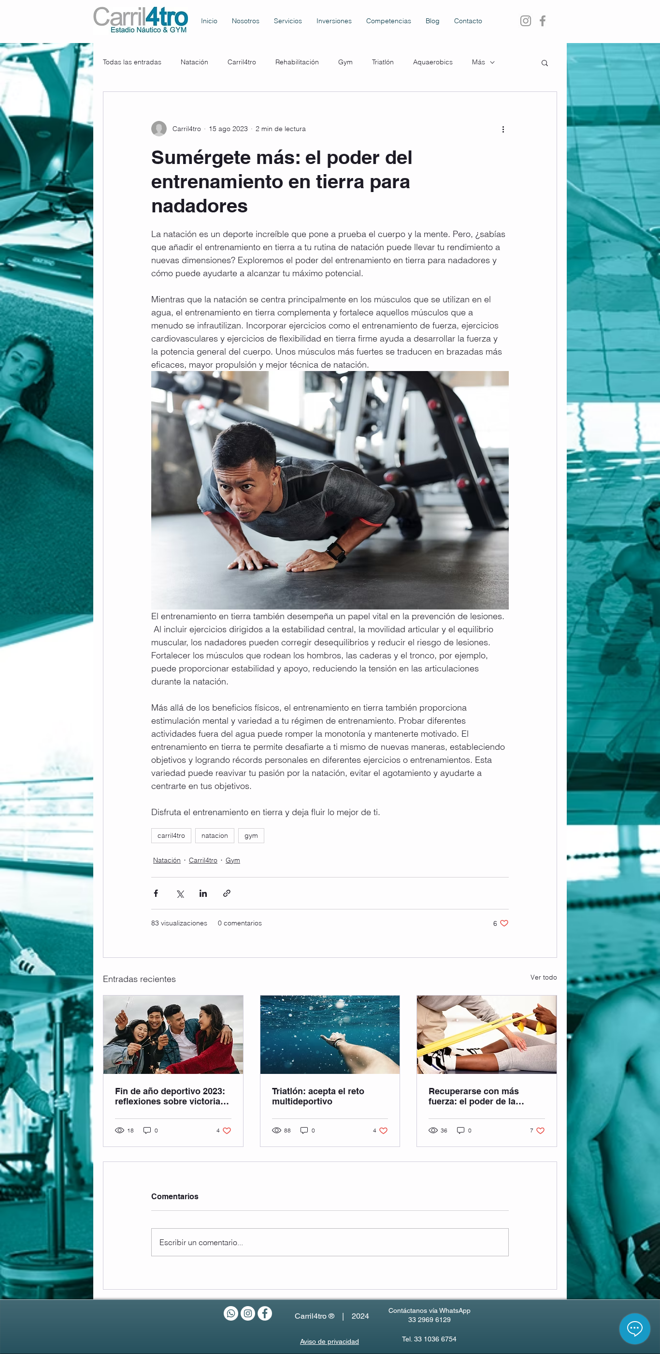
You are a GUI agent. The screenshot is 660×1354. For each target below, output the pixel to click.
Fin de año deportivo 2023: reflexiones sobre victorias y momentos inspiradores (170, 1096)
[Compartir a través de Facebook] (155, 893)
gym (251, 835)
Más (478, 62)
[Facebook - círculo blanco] (265, 1313)
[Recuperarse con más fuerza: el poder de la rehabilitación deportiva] (487, 1035)
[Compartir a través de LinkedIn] (203, 893)
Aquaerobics (433, 62)
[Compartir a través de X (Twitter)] (179, 893)
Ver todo (544, 977)
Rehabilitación (297, 62)
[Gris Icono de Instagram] (525, 21)
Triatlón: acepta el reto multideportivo (318, 1096)
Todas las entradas (132, 62)
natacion (214, 835)
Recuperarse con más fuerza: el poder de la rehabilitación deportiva (478, 1096)
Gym (345, 62)
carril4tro (171, 835)
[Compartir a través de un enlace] (226, 893)
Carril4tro (242, 62)
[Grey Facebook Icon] (542, 21)
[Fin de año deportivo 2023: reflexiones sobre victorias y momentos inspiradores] (173, 1035)
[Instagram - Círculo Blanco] (248, 1313)
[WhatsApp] (231, 1313)
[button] (544, 62)
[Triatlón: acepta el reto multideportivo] (330, 1035)
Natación (194, 62)
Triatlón (383, 62)
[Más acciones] (503, 128)
